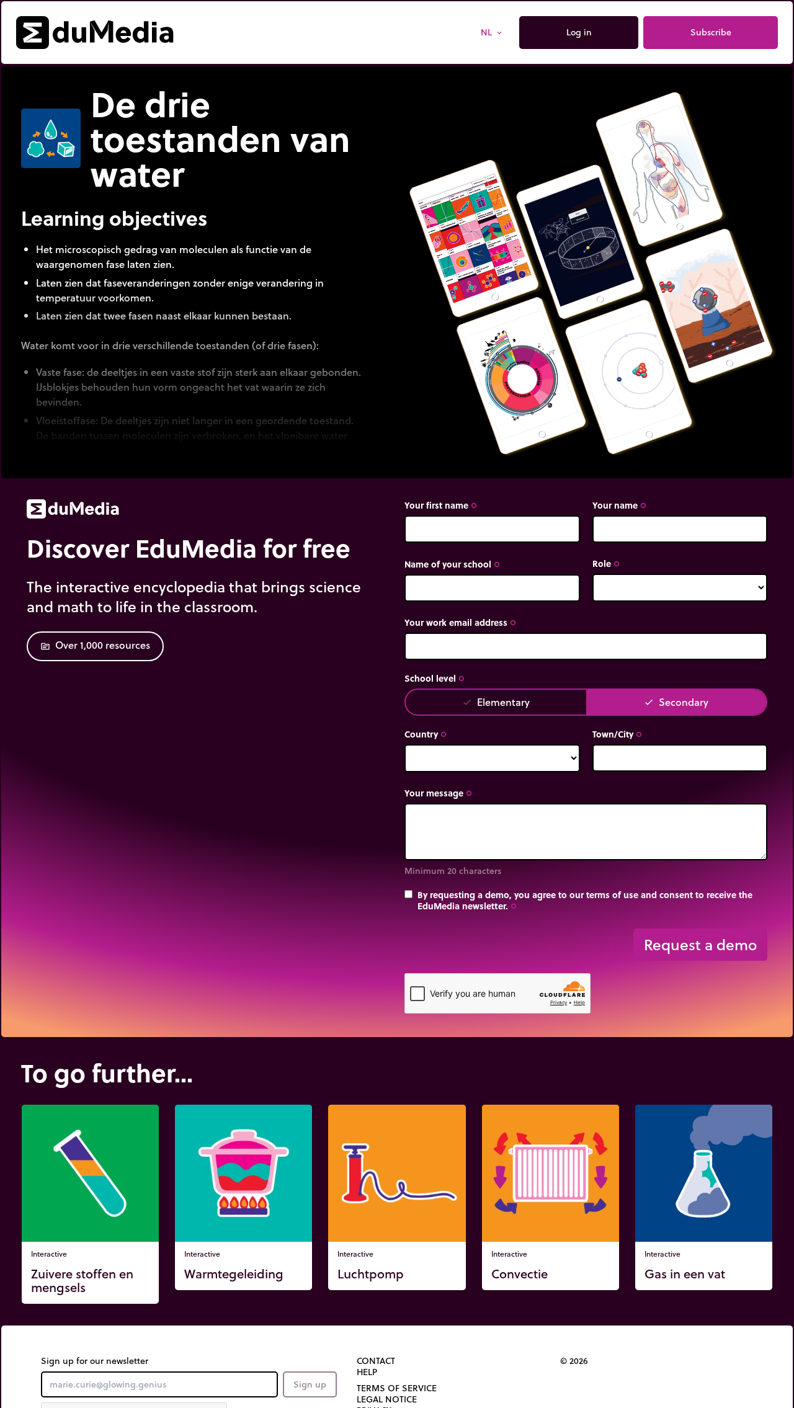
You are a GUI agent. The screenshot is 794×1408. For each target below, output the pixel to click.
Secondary (676, 702)
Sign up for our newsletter (94, 1360)
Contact (376, 1361)
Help (367, 1372)
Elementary (496, 702)
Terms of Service (397, 1388)
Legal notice (387, 1399)
